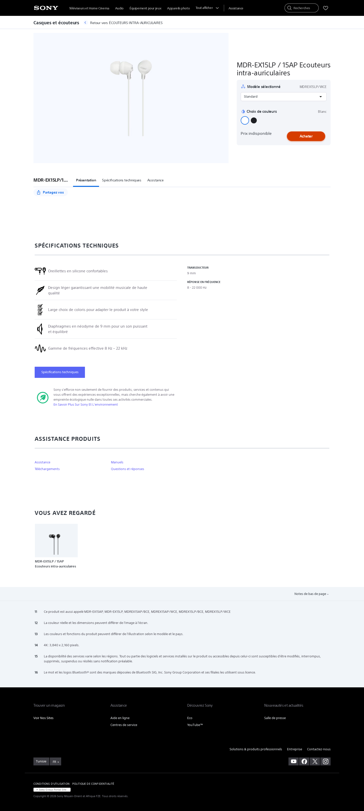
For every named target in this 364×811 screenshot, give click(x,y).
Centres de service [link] (123, 725)
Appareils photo (178, 8)
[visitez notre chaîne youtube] (293, 761)
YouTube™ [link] (195, 725)
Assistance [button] (155, 180)
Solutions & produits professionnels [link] (256, 749)
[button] (245, 120)
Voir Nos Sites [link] (43, 718)
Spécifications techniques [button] (121, 180)
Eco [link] (189, 718)
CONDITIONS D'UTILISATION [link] (51, 784)
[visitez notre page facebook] (304, 761)
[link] (41, 761)
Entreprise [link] (294, 749)
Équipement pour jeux (145, 8)
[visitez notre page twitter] (315, 761)
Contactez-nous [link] (319, 749)
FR (54, 762)
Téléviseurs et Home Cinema (89, 8)
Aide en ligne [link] (120, 718)
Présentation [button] (86, 180)
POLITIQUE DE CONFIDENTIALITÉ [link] (93, 784)
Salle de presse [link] (275, 718)
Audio (119, 8)
